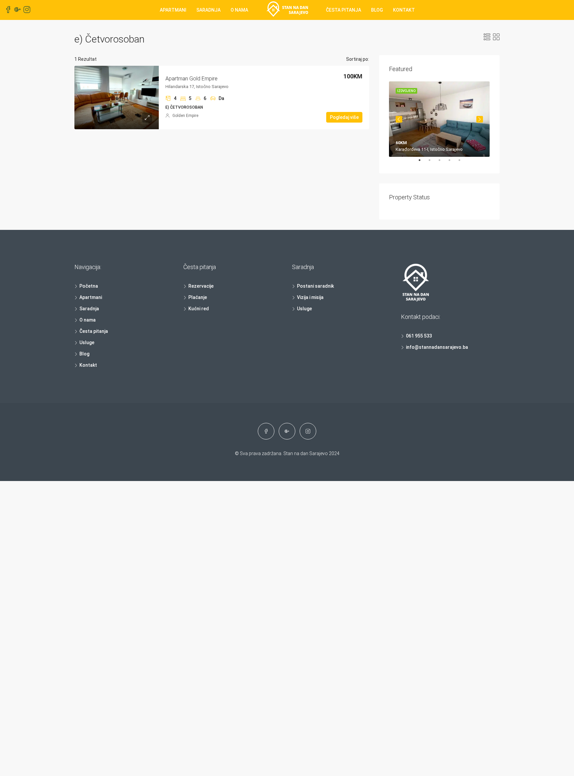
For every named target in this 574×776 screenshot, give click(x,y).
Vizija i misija (310, 297)
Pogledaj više (344, 117)
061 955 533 (419, 336)
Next (479, 119)
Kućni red (198, 308)
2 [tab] (433, 162)
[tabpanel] (439, 119)
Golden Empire (185, 115)
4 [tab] (452, 162)
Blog (377, 10)
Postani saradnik (315, 286)
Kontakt (404, 10)
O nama (239, 10)
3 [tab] (442, 162)
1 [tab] (423, 162)
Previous (399, 119)
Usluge (86, 342)
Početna (88, 286)
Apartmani (173, 10)
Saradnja (208, 10)
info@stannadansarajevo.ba (437, 347)
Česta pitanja (343, 10)
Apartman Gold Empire (191, 78)
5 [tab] (462, 162)
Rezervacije (201, 286)
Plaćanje (197, 297)
